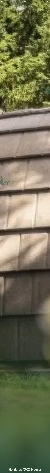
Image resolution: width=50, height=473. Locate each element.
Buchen (47, 1)
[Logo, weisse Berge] (2, 1)
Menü (25, 1)
